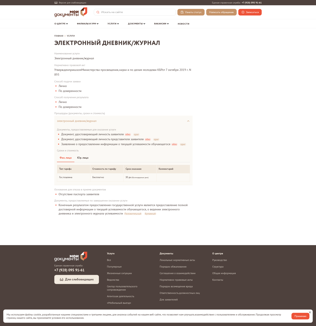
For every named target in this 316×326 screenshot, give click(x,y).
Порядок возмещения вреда (176, 286)
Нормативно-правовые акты (176, 279)
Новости (183, 24)
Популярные (114, 266)
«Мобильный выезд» (119, 302)
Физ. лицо (66, 158)
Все (109, 260)
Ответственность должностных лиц (180, 293)
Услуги (71, 36)
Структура (218, 266)
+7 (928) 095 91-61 (252, 2)
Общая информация (224, 273)
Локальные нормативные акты (177, 260)
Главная (58, 36)
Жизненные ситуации (119, 273)
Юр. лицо (83, 158)
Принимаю (300, 316)
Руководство (219, 260)
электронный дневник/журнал (76, 121)
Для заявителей (169, 299)
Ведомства (113, 279)
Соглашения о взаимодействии (178, 273)
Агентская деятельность (120, 296)
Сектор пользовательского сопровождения (122, 288)
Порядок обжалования (173, 266)
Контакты (217, 279)
